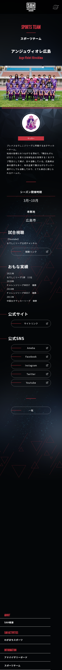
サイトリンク (31, 323)
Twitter (31, 374)
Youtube (31, 382)
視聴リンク (31, 251)
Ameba (31, 347)
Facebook (31, 356)
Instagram (31, 365)
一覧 (31, 410)
